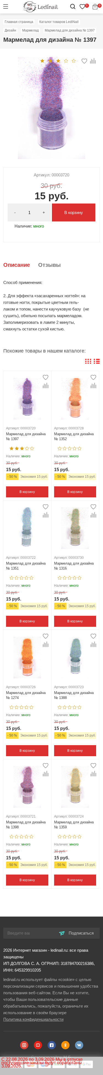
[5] (73, 60)
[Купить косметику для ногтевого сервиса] (41, 6)
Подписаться (81, 933)
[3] (58, 60)
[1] (42, 60)
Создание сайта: (51, 1057)
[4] (66, 60)
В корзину (73, 212)
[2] (50, 60)
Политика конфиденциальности (33, 1019)
